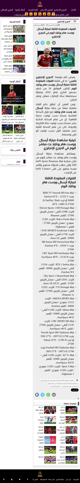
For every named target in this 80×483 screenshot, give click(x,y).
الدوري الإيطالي (7, 10)
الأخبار (73, 10)
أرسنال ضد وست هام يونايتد (70, 386)
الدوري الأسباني (46, 10)
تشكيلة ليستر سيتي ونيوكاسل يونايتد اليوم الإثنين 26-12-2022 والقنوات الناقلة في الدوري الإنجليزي (67, 460)
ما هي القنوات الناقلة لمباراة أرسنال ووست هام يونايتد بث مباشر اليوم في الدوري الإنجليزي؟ (68, 410)
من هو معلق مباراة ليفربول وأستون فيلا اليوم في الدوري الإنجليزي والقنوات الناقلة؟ (67, 430)
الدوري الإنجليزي (60, 10)
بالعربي (72, 80)
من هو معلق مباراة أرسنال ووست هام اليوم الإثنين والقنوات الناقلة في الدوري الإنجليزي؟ (46, 410)
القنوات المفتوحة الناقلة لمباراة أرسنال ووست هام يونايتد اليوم (56, 84)
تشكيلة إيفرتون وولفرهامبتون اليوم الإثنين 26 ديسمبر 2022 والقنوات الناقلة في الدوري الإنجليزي (46, 450)
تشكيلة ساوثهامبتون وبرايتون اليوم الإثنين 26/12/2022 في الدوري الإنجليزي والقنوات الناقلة (47, 460)
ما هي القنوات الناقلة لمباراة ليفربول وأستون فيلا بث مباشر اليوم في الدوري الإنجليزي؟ (68, 440)
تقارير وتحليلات (20, 15)
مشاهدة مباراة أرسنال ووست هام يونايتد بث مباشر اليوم (57, 144)
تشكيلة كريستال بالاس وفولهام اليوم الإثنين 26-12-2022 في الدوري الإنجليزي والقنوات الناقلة (68, 450)
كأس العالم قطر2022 (60, 15)
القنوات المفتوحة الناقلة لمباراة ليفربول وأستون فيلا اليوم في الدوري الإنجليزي (47, 440)
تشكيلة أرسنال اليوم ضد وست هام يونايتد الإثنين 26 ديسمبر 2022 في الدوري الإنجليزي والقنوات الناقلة (68, 420)
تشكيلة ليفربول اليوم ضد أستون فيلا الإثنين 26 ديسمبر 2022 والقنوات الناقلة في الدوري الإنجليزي (46, 430)
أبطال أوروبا (20, 10)
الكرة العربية (33, 10)
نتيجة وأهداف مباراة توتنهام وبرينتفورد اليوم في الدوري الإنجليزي (47, 420)
